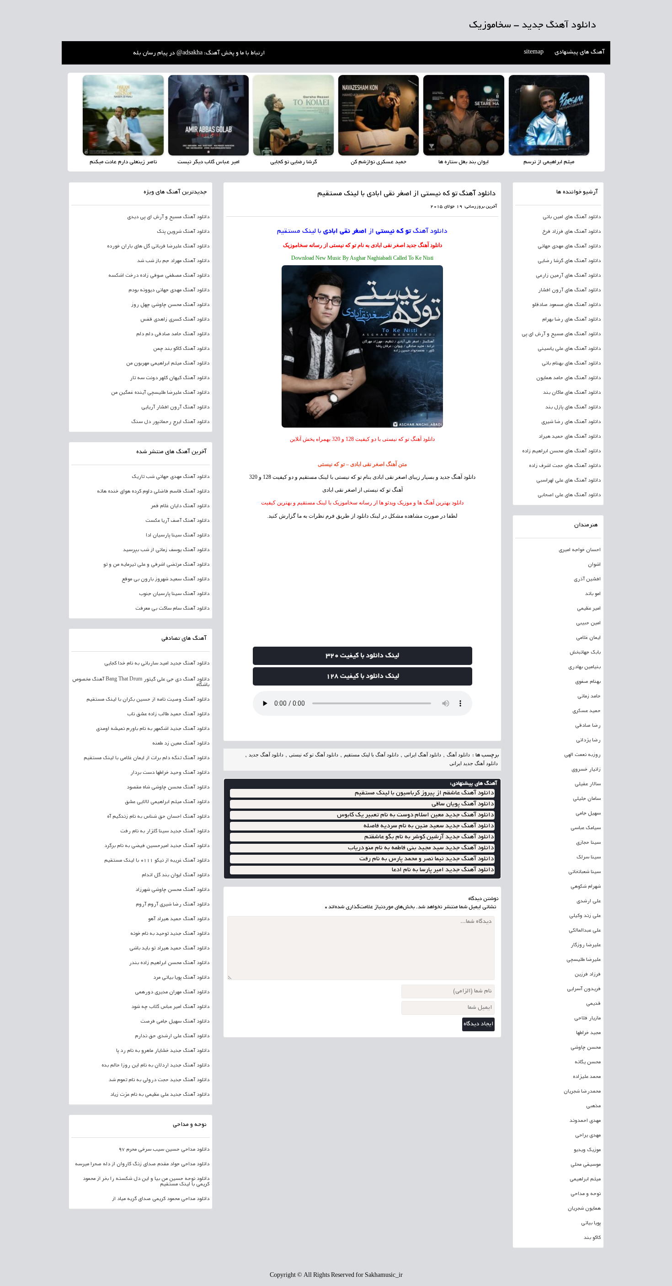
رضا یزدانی (588, 740)
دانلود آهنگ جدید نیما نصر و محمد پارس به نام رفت (426, 859)
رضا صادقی (588, 726)
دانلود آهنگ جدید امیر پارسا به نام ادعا (443, 870)
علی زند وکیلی (585, 916)
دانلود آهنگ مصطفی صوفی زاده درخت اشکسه (158, 276)
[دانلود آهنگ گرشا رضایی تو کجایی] (293, 115)
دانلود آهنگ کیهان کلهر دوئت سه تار (169, 378)
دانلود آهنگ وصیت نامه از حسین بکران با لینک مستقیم (147, 699)
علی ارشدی (588, 901)
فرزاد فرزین (588, 974)
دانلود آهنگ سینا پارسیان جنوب (174, 594)
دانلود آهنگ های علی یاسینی (569, 349)
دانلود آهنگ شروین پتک (183, 232)
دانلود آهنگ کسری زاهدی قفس (174, 319)
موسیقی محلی (586, 1165)
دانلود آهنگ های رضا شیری (571, 422)
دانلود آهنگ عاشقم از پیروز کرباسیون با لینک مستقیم (424, 793)
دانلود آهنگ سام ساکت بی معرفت (172, 608)
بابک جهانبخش (585, 652)
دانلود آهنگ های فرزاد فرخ (571, 232)
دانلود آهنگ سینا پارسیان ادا (177, 535)
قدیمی (593, 1004)
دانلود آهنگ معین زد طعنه (180, 743)
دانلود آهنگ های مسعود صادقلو (566, 305)
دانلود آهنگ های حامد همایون (568, 378)
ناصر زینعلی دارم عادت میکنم (123, 162)
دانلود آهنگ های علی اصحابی (569, 495)
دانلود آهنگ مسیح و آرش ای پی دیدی (168, 217)
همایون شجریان (584, 1208)
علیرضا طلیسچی (583, 960)
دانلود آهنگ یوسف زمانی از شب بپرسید (166, 550)
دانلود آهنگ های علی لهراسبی (568, 480)
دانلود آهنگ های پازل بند (573, 407)
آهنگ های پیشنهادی (580, 52)
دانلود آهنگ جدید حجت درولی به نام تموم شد (159, 1080)
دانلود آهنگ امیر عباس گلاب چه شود (170, 1007)
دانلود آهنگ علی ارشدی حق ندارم (172, 1036)
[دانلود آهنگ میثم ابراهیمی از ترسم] (549, 115)
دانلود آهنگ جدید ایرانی (473, 763)
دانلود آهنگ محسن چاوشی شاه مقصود (168, 787)
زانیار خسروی (586, 769)
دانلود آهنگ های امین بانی (572, 217)
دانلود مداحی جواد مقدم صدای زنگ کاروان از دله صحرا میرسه (142, 1164)
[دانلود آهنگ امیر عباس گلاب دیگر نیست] (208, 115)
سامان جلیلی (587, 799)
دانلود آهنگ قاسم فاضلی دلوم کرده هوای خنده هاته (153, 491)
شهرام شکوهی (586, 886)
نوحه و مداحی (586, 1194)
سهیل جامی (588, 813)
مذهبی (593, 1106)
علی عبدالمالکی (585, 930)
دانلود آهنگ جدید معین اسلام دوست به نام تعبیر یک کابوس (415, 815)
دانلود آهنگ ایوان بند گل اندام (175, 875)
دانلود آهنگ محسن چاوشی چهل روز (170, 305)
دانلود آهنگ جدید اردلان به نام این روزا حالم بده (155, 1065)
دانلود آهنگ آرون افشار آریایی (175, 407)
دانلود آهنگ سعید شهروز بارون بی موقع (165, 579)
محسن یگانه (588, 1062)
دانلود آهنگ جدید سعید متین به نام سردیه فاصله (428, 826)
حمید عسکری (586, 711)
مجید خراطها (588, 1033)
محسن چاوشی (586, 1047)
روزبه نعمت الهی (582, 755)
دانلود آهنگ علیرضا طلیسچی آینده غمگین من (160, 393)
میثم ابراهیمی (585, 1179)
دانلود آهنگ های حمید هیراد (570, 436)
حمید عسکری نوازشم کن (378, 162)
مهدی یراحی (588, 1135)
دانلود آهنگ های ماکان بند (572, 393)
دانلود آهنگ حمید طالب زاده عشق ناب (168, 714)
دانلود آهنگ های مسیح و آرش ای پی (561, 334)
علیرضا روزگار (586, 945)
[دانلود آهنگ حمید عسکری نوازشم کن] (378, 115)
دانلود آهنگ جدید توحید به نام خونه (169, 934)
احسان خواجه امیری (580, 550)
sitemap (534, 52)
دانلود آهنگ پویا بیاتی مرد (181, 978)
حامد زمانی (589, 696)
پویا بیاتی (591, 1223)
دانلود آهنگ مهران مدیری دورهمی (172, 992)
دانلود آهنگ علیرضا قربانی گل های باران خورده (158, 246)
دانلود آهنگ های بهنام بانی (571, 363)
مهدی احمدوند (585, 1121)
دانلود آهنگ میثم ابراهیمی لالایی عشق (167, 802)
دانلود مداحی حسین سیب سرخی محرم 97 (163, 1149)
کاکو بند (592, 1238)
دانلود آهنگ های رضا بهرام (571, 319)
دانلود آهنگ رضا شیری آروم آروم (172, 904)
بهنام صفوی (588, 682)
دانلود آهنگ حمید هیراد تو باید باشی (169, 948)
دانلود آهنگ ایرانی (422, 754)
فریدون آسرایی (584, 989)
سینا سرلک (588, 857)
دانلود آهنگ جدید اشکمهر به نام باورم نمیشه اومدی (152, 729)
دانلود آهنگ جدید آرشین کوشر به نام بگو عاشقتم (429, 837)
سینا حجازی (588, 843)
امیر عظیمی (589, 608)
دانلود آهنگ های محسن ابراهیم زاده (561, 451)
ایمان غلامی (588, 638)
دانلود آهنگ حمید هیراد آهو (178, 919)
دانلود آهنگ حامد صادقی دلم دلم (172, 334)
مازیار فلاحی (587, 1018)
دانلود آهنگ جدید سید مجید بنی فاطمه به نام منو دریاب (421, 848)
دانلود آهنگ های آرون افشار (569, 290)
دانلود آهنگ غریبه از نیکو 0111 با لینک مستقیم (156, 860)
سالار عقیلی (588, 784)
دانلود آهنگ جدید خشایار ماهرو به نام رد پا (162, 1051)
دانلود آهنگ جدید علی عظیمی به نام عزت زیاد (159, 1095)
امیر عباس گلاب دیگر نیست (208, 162)
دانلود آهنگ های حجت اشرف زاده (565, 466)
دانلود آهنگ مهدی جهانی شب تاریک (170, 477)
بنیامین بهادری (584, 667)
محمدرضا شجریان (582, 1091)
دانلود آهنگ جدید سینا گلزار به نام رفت (164, 831)
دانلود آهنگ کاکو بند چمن (181, 349)
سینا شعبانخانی (584, 872)
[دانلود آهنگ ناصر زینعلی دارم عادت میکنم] (123, 115)
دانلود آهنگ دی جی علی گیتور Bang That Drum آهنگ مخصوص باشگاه (140, 682)
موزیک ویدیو (587, 1150)
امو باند (593, 594)
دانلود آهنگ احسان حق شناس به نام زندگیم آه (158, 817)
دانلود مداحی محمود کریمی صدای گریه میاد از (160, 1199)
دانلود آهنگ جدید (424, 245)
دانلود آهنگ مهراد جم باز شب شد (173, 261)
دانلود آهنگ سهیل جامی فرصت (174, 1021)
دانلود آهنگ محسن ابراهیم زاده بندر (169, 963)
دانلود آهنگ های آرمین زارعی (568, 276)
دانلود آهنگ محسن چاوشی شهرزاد (172, 890)
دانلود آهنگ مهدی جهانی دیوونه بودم (168, 290)
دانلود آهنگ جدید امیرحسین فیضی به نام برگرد (156, 846)
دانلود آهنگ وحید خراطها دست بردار (169, 773)
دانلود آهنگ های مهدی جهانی (569, 246)
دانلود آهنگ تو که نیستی (313, 754)
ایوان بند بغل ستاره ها (463, 162)
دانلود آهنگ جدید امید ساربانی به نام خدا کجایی (156, 663)
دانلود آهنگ (430, 231)
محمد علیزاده (587, 1077)
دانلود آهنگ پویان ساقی (463, 804)
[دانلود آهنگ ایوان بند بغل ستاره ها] (463, 115)
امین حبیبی (588, 623)
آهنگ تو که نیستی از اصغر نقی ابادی (362, 490)
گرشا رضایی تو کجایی (293, 162)
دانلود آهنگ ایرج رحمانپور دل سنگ (170, 422)
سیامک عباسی (586, 828)
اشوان (594, 565)
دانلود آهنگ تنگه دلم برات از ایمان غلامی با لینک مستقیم (146, 758)
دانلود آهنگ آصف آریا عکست (177, 521)
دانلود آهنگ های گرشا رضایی (569, 261)
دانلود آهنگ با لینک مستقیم (371, 754)
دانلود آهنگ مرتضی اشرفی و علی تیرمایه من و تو (156, 565)
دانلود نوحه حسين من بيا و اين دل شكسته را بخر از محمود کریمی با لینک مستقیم (146, 1181)
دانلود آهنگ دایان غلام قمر (180, 506)
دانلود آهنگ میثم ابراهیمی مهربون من (167, 363)
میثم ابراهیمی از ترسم (548, 162)
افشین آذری (587, 579)
